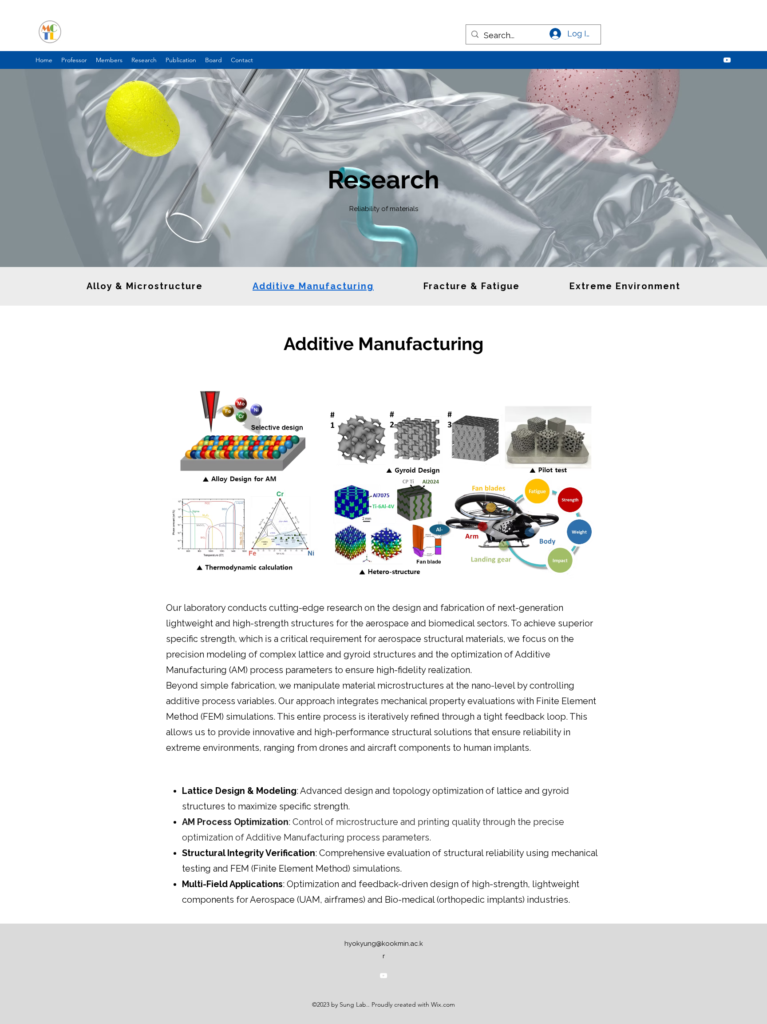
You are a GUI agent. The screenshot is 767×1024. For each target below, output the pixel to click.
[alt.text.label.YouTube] (727, 60)
